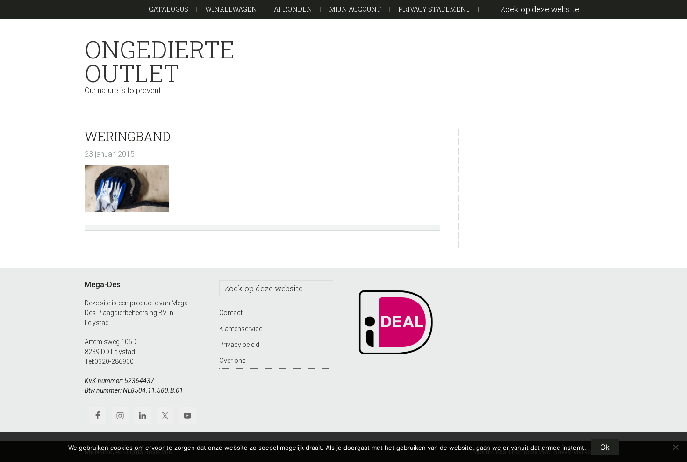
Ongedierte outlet (160, 61)
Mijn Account (355, 9)
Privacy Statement (434, 9)
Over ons (232, 360)
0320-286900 (114, 361)
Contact (231, 313)
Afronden (293, 9)
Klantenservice (240, 328)
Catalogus (168, 9)
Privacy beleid (239, 344)
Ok (605, 447)
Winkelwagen (231, 9)
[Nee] (675, 447)
